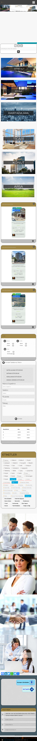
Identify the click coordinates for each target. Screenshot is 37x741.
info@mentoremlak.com (10, 729)
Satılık (10, 343)
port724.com (10, 737)
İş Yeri (20, 341)
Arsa (8, 349)
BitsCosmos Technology (30, 737)
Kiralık (10, 345)
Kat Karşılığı (10, 353)
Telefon (5, 390)
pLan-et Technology (9, 739)
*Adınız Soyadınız (9, 384)
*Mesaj (5, 403)
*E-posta (5, 397)
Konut (8, 341)
